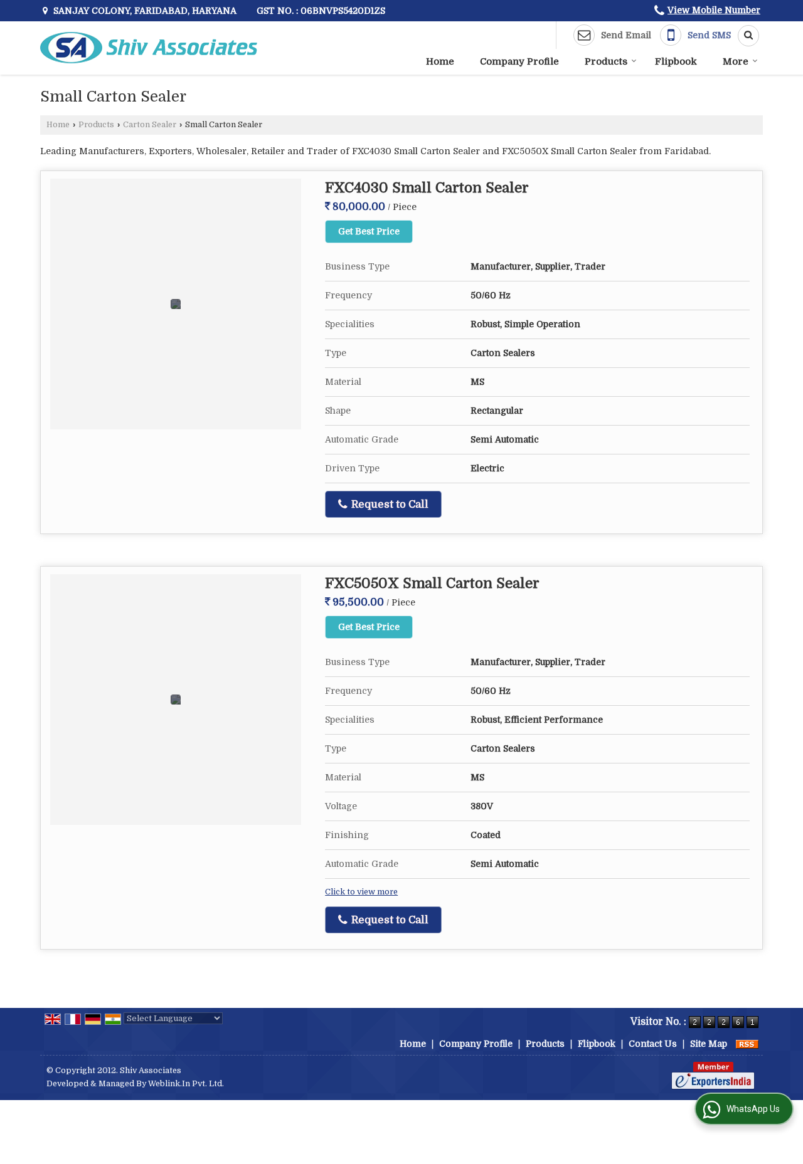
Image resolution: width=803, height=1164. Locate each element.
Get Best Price (369, 231)
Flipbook (676, 61)
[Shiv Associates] (148, 47)
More (735, 61)
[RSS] (747, 1044)
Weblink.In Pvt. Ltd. (186, 1083)
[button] (713, 10)
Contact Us (653, 1044)
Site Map (708, 1044)
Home (440, 61)
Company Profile (519, 61)
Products (606, 61)
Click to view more (361, 892)
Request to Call (388, 504)
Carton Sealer (149, 124)
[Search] (744, 35)
